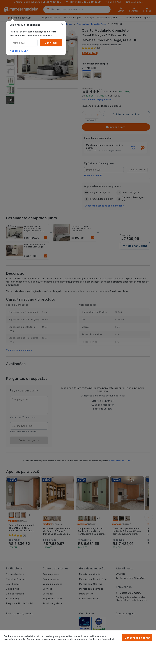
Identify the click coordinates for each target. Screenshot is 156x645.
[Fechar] (62, 24)
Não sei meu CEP (19, 50)
